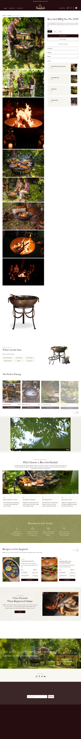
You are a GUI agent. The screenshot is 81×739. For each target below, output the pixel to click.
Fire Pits (34, 714)
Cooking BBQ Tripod (55, 77)
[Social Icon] (36, 677)
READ (20, 612)
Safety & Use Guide (52, 717)
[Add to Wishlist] (19, 381)
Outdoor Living (36, 722)
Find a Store (66, 714)
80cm (60, 31)
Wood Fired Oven (7, 404)
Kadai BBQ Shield (54, 100)
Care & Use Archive (52, 714)
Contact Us (66, 712)
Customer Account (68, 717)
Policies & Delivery (52, 719)
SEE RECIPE (29, 580)
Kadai (39, 734)
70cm (55, 31)
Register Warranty (52, 722)
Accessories (35, 719)
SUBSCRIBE (51, 696)
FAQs (49, 712)
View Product (30, 407)
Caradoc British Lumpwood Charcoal (58, 66)
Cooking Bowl (54, 89)
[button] (5, 8)
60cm (50, 31)
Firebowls (35, 717)
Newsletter (66, 719)
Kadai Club (62, 8)
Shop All (4, 15)
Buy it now (63, 39)
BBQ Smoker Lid (26, 404)
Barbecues (10, 15)
